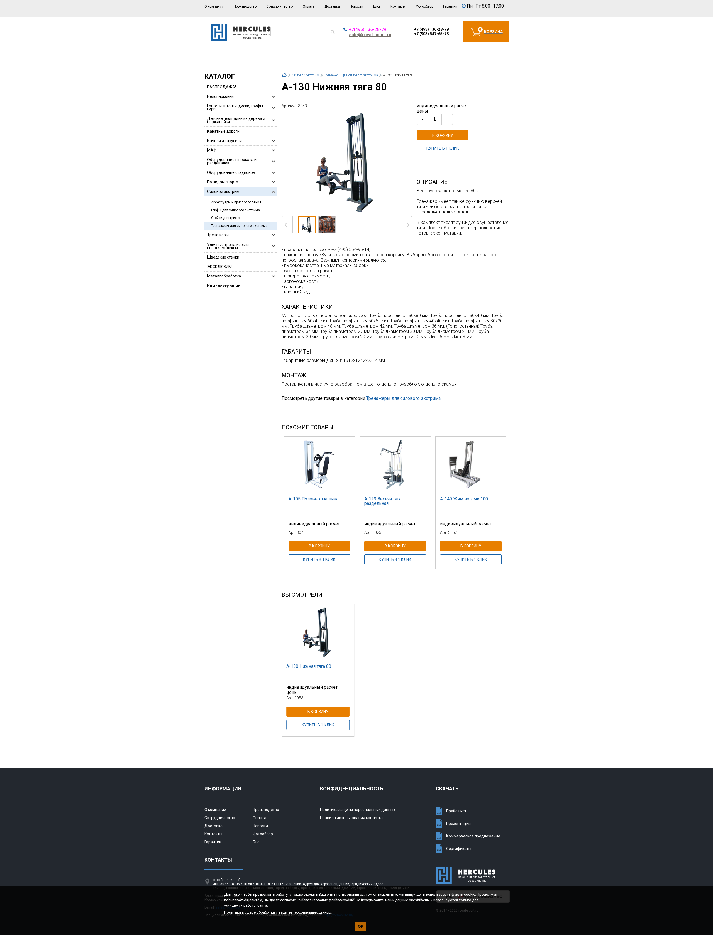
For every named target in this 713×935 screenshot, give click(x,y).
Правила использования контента (351, 817)
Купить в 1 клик (442, 148)
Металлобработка (224, 276)
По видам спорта (222, 182)
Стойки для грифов (226, 218)
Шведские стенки (223, 257)
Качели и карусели (224, 140)
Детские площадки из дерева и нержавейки (236, 120)
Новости (356, 6)
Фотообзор (424, 6)
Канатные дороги (223, 131)
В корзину (442, 135)
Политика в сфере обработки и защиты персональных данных (277, 912)
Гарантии (450, 6)
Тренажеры (218, 235)
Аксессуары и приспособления (236, 202)
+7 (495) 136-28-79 (431, 29)
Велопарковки (220, 96)
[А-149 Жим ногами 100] (471, 464)
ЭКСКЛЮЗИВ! (219, 266)
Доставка (332, 6)
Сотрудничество (280, 6)
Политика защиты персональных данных (357, 809)
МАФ (211, 150)
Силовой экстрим (223, 191)
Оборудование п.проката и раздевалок (232, 161)
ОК (360, 926)
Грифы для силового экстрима (235, 210)
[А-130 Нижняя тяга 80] (346, 161)
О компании (214, 6)
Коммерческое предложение (473, 836)
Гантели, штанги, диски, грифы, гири (235, 107)
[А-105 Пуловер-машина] (319, 464)
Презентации (458, 823)
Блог (376, 6)
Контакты (398, 6)
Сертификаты (458, 848)
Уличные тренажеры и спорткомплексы (228, 246)
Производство (245, 6)
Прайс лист (456, 811)
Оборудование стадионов (231, 172)
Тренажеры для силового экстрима (239, 226)
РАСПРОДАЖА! (221, 87)
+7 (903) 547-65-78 (431, 33)
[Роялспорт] (240, 39)
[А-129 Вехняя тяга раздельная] (395, 464)
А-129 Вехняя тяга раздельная (382, 501)
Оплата (308, 6)
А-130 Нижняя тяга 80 (308, 666)
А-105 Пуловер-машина (313, 498)
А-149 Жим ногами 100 (464, 498)
